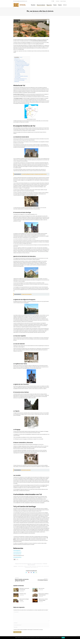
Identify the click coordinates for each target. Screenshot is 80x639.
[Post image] (15, 590)
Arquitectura (25, 566)
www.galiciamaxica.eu (17, 557)
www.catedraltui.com (17, 553)
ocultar (21, 57)
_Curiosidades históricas (20, 566)
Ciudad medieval (39, 566)
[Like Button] (14, 559)
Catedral (30, 566)
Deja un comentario (31, 564)
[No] (78, 637)
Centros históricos (34, 566)
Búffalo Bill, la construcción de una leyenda (24, 589)
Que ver (32, 567)
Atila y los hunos (41, 588)
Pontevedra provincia (27, 567)
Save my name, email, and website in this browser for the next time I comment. (28, 629)
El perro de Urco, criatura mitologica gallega (43, 600)
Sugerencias (16, 21)
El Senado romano (22, 593)
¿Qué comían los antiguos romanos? (24, 600)
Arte (28, 566)
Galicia (42, 566)
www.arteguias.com (17, 550)
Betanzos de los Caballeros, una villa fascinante (44, 594)
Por (37, 563)
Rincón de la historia (23, 563)
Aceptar (63, 637)
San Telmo (35, 567)
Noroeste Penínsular (46, 566)
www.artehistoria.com (17, 552)
